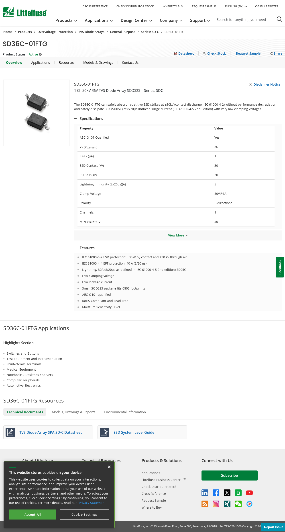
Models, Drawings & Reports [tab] (73, 412)
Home (7, 32)
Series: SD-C (150, 32)
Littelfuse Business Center (161, 480)
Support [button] (198, 20)
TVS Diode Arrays (91, 32)
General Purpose (122, 32)
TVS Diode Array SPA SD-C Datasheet (50, 432)
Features (87, 247)
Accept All (32, 514)
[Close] (109, 467)
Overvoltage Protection (55, 32)
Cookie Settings (84, 514)
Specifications (91, 118)
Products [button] (64, 20)
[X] (227, 492)
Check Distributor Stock (159, 487)
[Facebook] (216, 492)
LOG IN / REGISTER (266, 6)
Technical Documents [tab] (25, 412)
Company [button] (169, 20)
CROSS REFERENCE (95, 6)
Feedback (280, 267)
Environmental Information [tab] (125, 412)
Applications (151, 473)
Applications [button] (96, 20)
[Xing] (227, 504)
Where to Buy (152, 507)
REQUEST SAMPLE (204, 6)
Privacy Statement (92, 503)
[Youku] (249, 504)
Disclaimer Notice (267, 84)
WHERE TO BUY (173, 6)
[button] (36, 113)
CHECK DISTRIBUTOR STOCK (135, 6)
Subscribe (229, 475)
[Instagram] (216, 504)
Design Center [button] (134, 20)
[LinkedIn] (205, 492)
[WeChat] (238, 504)
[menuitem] (67, 20)
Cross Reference (154, 493)
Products (25, 32)
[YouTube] (249, 492)
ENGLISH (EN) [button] (234, 6)
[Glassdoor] (238, 492)
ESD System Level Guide (134, 432)
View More (176, 235)
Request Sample (154, 500)
